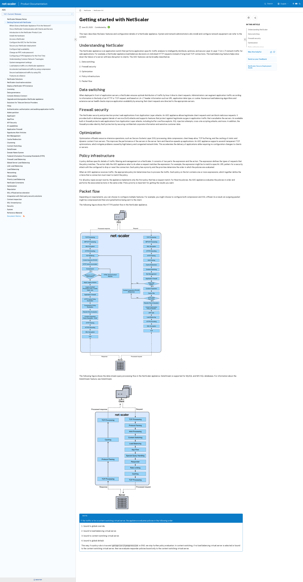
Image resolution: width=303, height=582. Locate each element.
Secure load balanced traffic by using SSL (25, 72)
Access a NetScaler (17, 39)
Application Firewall (14, 129)
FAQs (9, 106)
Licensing (10, 89)
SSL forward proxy (14, 203)
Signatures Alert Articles (16, 133)
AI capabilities (12, 126)
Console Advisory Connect (17, 96)
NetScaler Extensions (15, 183)
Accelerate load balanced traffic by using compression (30, 69)
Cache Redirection (14, 139)
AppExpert (11, 116)
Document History (14, 216)
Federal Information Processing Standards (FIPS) (26, 156)
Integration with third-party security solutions (24, 196)
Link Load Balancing (15, 166)
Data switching (254, 34)
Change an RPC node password (21, 52)
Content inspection (14, 199)
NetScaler (87, 10)
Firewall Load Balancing (16, 159)
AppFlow (10, 119)
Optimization (12, 186)
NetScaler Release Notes (17, 19)
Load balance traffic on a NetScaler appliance (26, 66)
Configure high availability (19, 49)
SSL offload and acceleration (18, 193)
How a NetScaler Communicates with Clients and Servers (31, 29)
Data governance (13, 92)
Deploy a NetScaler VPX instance (20, 86)
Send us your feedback (257, 59)
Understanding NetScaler (258, 30)
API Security (12, 123)
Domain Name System (15, 153)
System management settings (20, 62)
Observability (12, 176)
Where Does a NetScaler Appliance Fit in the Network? (30, 26)
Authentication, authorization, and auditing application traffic (30, 109)
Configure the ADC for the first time (22, 42)
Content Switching (14, 146)
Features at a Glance (17, 76)
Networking (11, 173)
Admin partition (13, 113)
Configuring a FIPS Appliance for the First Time (27, 56)
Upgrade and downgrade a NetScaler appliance (25, 99)
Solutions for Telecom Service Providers (22, 103)
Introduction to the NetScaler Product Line (25, 32)
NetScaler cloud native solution (19, 82)
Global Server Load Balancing (18, 163)
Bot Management (13, 136)
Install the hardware (17, 36)
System (10, 209)
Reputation (11, 189)
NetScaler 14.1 (99, 10)
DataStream (11, 149)
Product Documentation (34, 3)
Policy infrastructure (256, 47)
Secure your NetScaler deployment (22, 46)
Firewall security (254, 38)
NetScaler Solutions (15, 79)
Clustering (11, 143)
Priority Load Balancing (16, 179)
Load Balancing (13, 169)
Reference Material (14, 213)
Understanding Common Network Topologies (26, 59)
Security (10, 206)
